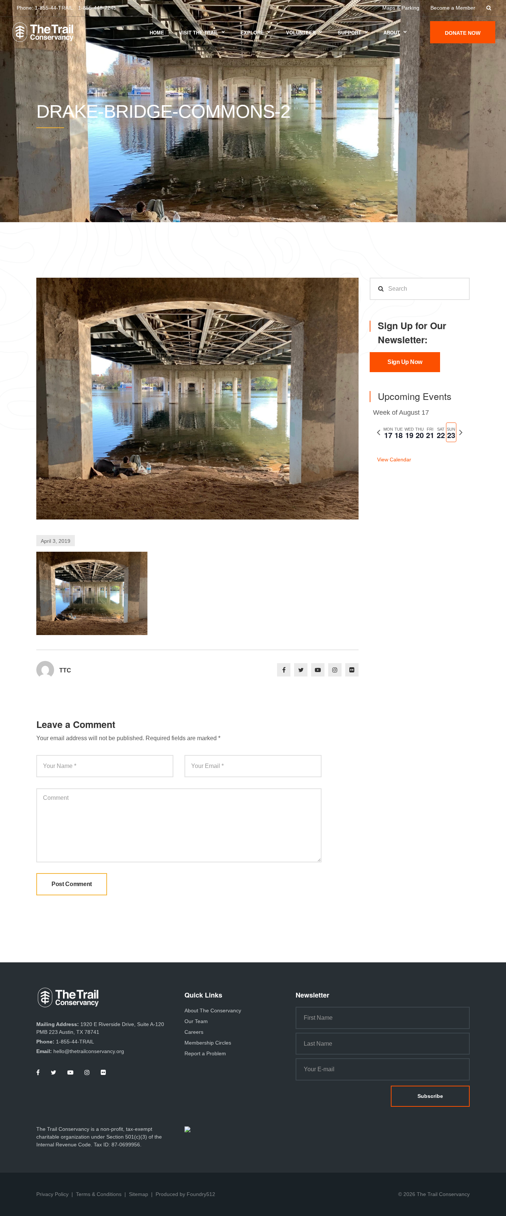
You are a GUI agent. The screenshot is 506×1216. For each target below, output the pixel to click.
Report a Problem (205, 1053)
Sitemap (138, 1194)
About (391, 32)
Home (157, 32)
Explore (252, 32)
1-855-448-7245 (97, 8)
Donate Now (462, 33)
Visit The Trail (198, 32)
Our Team (196, 1021)
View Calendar (394, 459)
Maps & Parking (400, 8)
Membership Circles (207, 1043)
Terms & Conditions (98, 1194)
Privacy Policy (52, 1194)
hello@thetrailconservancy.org (88, 1051)
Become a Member (452, 8)
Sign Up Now (404, 362)
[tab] (388, 432)
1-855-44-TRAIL (54, 8)
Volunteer (301, 32)
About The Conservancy (212, 1010)
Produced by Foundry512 (185, 1194)
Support (349, 32)
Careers (193, 1032)
